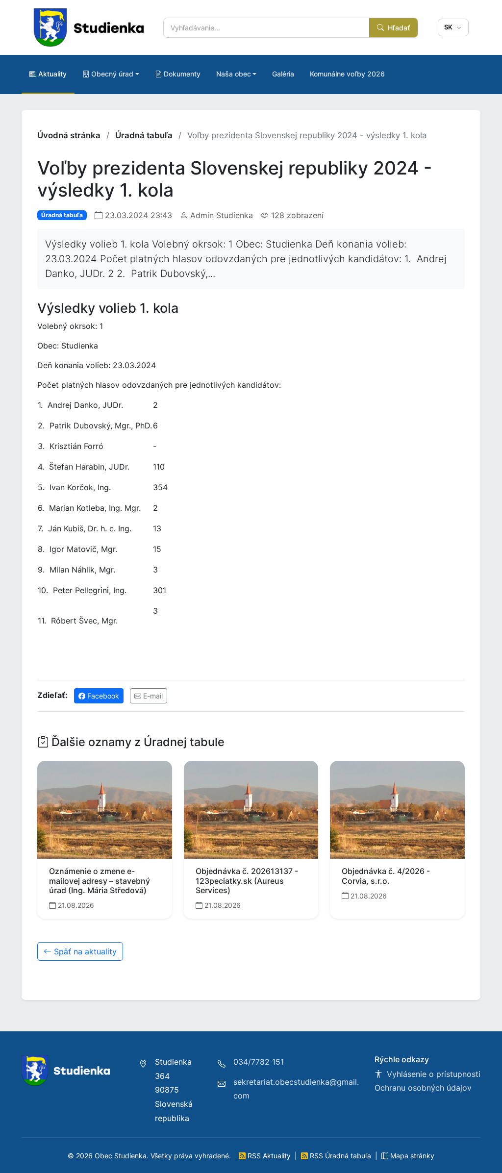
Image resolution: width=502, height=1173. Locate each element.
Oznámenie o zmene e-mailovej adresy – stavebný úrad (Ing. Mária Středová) (99, 880)
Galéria (283, 74)
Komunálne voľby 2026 (347, 74)
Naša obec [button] (233, 74)
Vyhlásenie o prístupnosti (432, 1074)
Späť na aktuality (84, 951)
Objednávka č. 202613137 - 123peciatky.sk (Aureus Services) (247, 880)
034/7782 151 (258, 1062)
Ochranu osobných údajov (423, 1088)
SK (449, 27)
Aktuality (52, 74)
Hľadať (398, 28)
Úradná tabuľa (144, 135)
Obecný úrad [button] (112, 74)
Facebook (102, 696)
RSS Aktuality (269, 1155)
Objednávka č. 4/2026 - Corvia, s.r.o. (386, 875)
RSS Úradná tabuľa (340, 1155)
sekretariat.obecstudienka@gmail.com (296, 1089)
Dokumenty (182, 74)
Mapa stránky (411, 1155)
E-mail (152, 696)
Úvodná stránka (68, 135)
